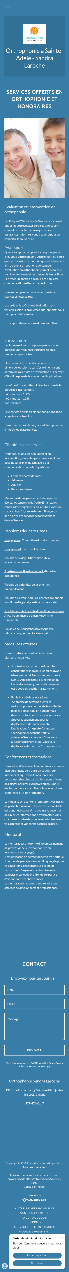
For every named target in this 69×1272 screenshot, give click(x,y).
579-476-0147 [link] (34, 1103)
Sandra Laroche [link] (34, 1213)
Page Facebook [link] (34, 1217)
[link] (34, 34)
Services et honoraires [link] (34, 1226)
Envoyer (34, 1050)
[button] (8, 9)
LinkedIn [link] (34, 1222)
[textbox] (34, 990)
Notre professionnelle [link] (34, 1208)
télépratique (39, 697)
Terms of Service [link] (37, 1066)
